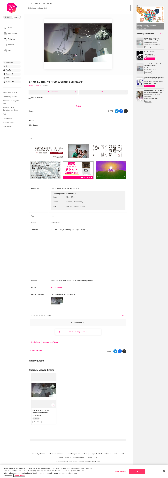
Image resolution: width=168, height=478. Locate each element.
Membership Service (10, 97)
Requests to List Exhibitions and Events (104, 454)
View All (123, 315)
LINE (8, 78)
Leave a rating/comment (78, 332)
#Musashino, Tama (50, 342)
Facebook (9, 74)
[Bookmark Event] (53, 405)
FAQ (4, 114)
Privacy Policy (7, 118)
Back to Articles (37, 350)
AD (31, 138)
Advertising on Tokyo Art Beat (77, 454)
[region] (84, 471)
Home (27, 4)
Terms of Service (8, 122)
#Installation (35, 342)
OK (137, 471)
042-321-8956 (56, 287)
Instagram (9, 62)
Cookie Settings (120, 471)
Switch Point (35, 85)
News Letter (10, 82)
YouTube (9, 70)
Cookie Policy (19, 475)
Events (33, 4)
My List (78, 106)
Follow (45, 86)
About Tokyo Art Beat (10, 93)
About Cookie (7, 126)
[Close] (164, 471)
